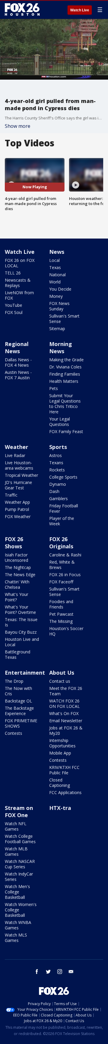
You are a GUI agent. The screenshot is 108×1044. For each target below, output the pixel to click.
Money (56, 296)
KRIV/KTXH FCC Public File (64, 770)
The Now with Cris (18, 690)
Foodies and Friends (61, 604)
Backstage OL (18, 701)
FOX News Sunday (59, 306)
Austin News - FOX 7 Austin (18, 374)
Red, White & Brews (62, 564)
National (57, 274)
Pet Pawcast (61, 614)
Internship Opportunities (62, 743)
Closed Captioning (59, 782)
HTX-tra (60, 807)
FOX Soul (13, 312)
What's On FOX (64, 713)
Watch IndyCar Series (19, 876)
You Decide (60, 289)
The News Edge (20, 574)
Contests (13, 733)
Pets (53, 388)
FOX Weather (18, 516)
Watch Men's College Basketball (17, 892)
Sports (58, 446)
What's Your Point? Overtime (20, 609)
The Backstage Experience (19, 710)
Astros (55, 455)
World (55, 282)
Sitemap (57, 328)
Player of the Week (61, 520)
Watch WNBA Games (18, 925)
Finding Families (64, 374)
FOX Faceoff (61, 582)
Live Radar (15, 455)
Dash (54, 491)
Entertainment (25, 672)
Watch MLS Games (16, 937)
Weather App (17, 502)
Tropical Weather (21, 475)
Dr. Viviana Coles (65, 367)
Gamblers (58, 498)
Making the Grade (66, 359)
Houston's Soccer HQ (66, 631)
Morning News (60, 347)
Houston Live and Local (22, 641)
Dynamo (57, 484)
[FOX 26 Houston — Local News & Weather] (22, 9)
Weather (16, 446)
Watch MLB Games (16, 851)
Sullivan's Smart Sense (64, 318)
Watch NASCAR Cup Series (20, 864)
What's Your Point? (16, 597)
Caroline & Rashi (65, 555)
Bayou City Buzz (21, 632)
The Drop (14, 681)
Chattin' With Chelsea (17, 584)
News (56, 251)
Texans (56, 462)
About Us (61, 672)
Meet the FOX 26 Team (65, 690)
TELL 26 (13, 273)
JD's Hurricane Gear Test (18, 485)
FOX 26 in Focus (65, 574)
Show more (17, 126)
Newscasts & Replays (18, 282)
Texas (55, 267)
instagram (59, 971)
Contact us (59, 681)
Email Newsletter (65, 720)
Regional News (16, 347)
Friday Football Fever (63, 508)
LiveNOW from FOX (19, 295)
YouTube (13, 305)
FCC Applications (65, 792)
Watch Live (79, 10)
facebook (37, 971)
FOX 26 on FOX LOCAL (19, 262)
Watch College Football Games (20, 838)
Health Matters (63, 381)
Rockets (57, 470)
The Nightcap (18, 567)
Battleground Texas (17, 654)
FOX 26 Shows (14, 542)
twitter (48, 971)
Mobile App (60, 753)
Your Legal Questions (59, 421)
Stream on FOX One (19, 811)
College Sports (63, 477)
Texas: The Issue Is (21, 622)
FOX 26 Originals (61, 542)
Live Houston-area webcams (19, 465)
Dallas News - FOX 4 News (18, 362)
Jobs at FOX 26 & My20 (65, 730)
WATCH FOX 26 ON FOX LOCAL (64, 703)
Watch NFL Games (15, 826)
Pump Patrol (17, 509)
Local (54, 260)
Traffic (11, 495)
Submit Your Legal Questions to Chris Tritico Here (65, 404)
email (71, 971)
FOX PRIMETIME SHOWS (21, 723)
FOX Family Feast (66, 431)
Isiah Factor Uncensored (16, 557)
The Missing (61, 621)
